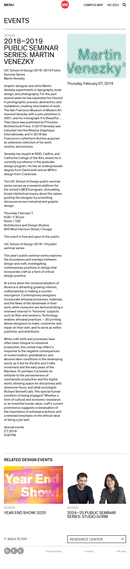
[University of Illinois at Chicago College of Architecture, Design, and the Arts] (65, 5)
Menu (9, 5)
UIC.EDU (113, 5)
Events (16, 20)
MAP (93, 5)
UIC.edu (121, 551)
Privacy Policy (54, 551)
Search (124, 6)
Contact (89, 551)
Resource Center (86, 539)
